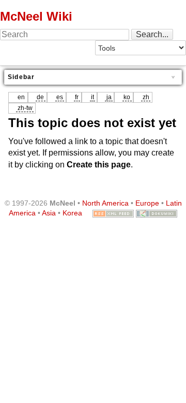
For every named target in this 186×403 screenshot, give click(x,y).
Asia (49, 213)
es (59, 97)
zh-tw (25, 108)
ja (109, 97)
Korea (72, 213)
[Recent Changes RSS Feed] (113, 213)
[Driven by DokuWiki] (156, 213)
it (92, 97)
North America (105, 203)
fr (77, 97)
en (21, 97)
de (40, 97)
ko (126, 97)
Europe (147, 203)
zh (146, 97)
